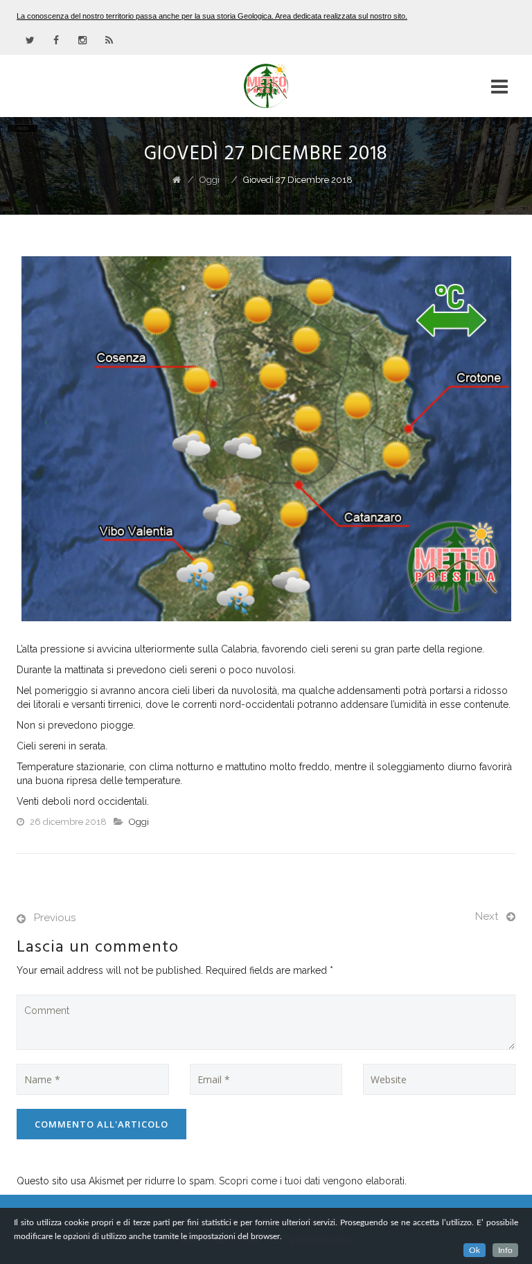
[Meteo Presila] (266, 86)
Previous (55, 917)
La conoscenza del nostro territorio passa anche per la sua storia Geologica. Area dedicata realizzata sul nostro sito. (212, 16)
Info (505, 1250)
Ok (474, 1250)
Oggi (139, 822)
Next (486, 916)
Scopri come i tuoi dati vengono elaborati (312, 1180)
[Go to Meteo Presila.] (176, 180)
